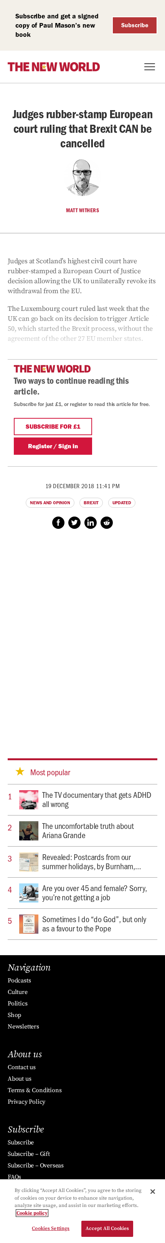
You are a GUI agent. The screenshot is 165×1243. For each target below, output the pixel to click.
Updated (121, 502)
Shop (14, 1015)
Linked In (90, 523)
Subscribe (134, 25)
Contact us (22, 1067)
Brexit (91, 502)
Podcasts (19, 980)
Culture (18, 992)
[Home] (54, 66)
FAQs (14, 1177)
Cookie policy (32, 1213)
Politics (17, 1003)
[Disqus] (82, 636)
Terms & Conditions (34, 1090)
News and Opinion (50, 502)
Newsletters (23, 1026)
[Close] (152, 1191)
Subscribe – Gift (29, 1154)
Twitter (74, 523)
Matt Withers (82, 210)
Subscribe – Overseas (36, 1165)
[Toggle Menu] (149, 66)
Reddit (107, 523)
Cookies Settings (50, 1228)
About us (19, 1079)
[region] (82, 1211)
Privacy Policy (26, 1102)
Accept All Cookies (107, 1228)
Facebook (58, 523)
